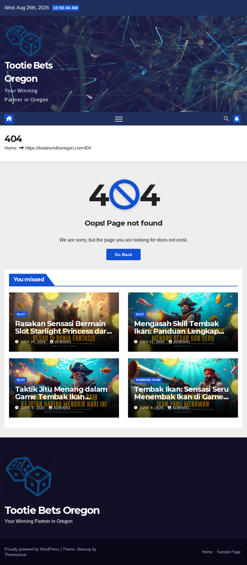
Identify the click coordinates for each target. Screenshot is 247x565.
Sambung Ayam (148, 379)
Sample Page (228, 552)
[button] (226, 118)
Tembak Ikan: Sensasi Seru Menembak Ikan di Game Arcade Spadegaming (181, 397)
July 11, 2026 (152, 342)
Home (11, 147)
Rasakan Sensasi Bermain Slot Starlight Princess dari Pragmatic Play (61, 331)
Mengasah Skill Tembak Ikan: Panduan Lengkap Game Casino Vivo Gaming (180, 331)
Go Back (123, 254)
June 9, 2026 (33, 407)
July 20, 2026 (33, 342)
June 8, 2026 (152, 407)
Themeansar (15, 554)
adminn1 (63, 342)
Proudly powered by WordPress (33, 549)
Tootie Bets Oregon (52, 510)
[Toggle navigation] (118, 118)
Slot (21, 314)
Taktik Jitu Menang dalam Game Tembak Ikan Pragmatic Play (61, 397)
